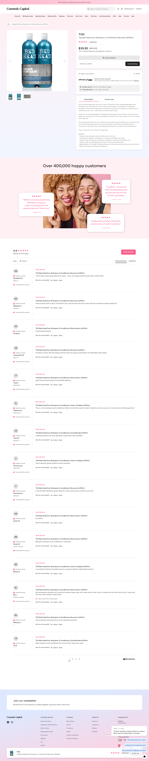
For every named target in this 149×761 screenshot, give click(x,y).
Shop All (17, 16)
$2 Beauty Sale (28, 16)
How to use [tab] (109, 99)
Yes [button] (52, 280)
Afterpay (43, 738)
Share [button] (60, 280)
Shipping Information (47, 731)
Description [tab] (88, 99)
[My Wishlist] (118, 9)
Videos (68, 731)
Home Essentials (104, 16)
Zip (42, 742)
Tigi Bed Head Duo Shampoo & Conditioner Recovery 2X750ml (29, 24)
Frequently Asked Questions (49, 724)
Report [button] (56, 280)
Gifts (114, 16)
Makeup (62, 16)
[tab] (121, 261)
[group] (24, 251)
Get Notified (133, 64)
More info (136, 80)
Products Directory (72, 738)
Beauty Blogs (70, 721)
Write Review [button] (128, 252)
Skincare (70, 16)
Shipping (91, 51)
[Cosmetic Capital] (18, 8)
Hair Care (79, 16)
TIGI (82, 34)
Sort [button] (15, 261)
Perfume (94, 16)
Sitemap (94, 731)
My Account (128, 9)
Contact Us (95, 724)
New (132, 16)
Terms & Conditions (100, 87)
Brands (126, 16)
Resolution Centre (46, 721)
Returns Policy (45, 728)
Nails (86, 16)
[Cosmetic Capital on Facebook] (8, 722)
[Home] (8, 24)
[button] (109, 42)
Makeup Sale (52, 16)
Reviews (94, 728)
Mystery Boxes (40, 16)
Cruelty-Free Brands (72, 735)
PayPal (43, 745)
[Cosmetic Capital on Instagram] (12, 722)
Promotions (69, 728)
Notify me (135, 753)
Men (120, 16)
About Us (95, 721)
